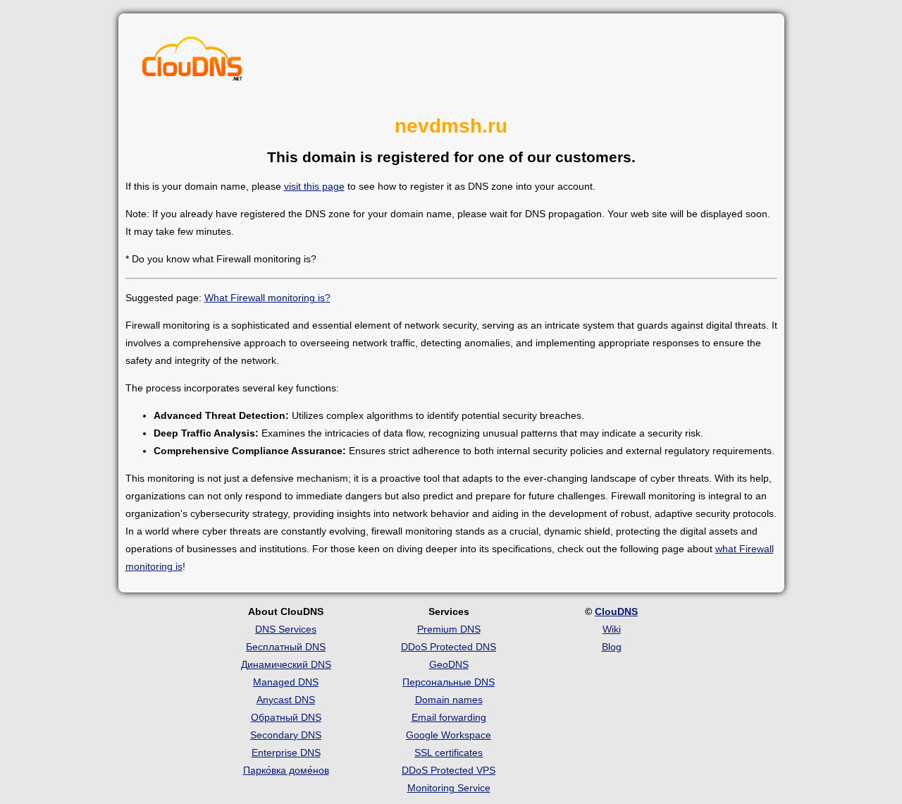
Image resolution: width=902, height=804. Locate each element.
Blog (612, 646)
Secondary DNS (285, 735)
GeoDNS (449, 664)
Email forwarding (449, 717)
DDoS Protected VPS (448, 770)
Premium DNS (449, 629)
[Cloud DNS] (192, 62)
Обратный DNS (286, 717)
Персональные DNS (448, 682)
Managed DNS (286, 682)
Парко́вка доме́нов (286, 770)
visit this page (314, 186)
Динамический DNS (286, 664)
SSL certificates (448, 752)
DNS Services (285, 629)
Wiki (612, 629)
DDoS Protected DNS (448, 646)
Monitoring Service (448, 787)
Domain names (449, 699)
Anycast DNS (286, 699)
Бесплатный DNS (286, 646)
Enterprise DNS (286, 752)
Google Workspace (448, 735)
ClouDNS (616, 611)
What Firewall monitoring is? (267, 297)
